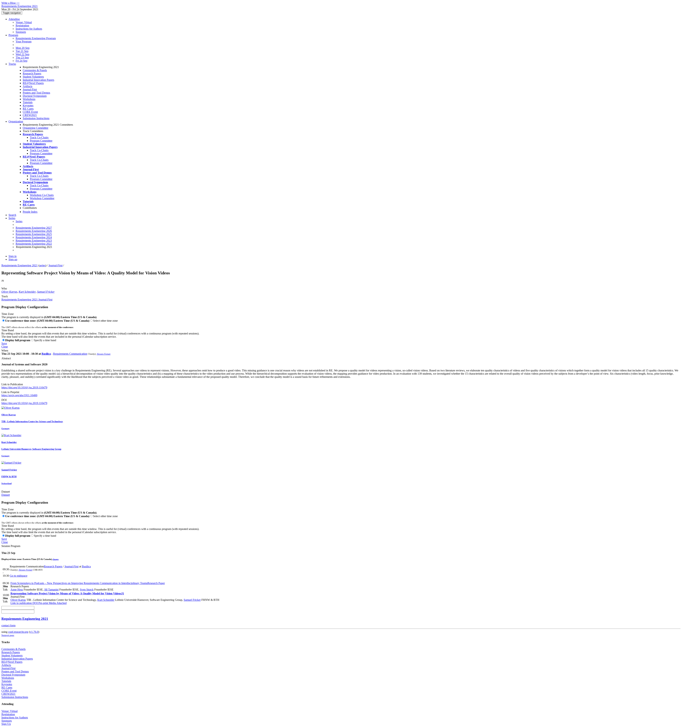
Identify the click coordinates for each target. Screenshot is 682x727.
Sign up (13, 259)
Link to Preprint (10, 392)
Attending (14, 19)
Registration (22, 25)
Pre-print (43, 603)
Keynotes (28, 105)
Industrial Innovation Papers (38, 79)
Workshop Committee (42, 198)
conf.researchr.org (18, 631)
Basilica (46, 353)
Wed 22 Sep (22, 54)
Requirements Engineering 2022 (34, 243)
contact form (8, 625)
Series (19, 221)
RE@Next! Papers (33, 83)
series (42, 265)
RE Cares (28, 108)
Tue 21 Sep (22, 51)
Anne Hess (16, 589)
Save (4, 343)
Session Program (10, 546)
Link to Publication (12, 384)
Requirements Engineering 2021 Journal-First (26, 299)
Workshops (29, 99)
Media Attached (57, 603)
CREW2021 (30, 115)
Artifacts (27, 86)
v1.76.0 (34, 631)
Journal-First (30, 89)
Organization (16, 121)
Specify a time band (45, 340)
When (4, 350)
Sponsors (21, 31)
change (56, 559)
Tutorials (28, 102)
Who (4, 288)
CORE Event (30, 111)
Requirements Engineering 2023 (34, 240)
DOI (4, 399)
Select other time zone (105, 320)
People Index (30, 211)
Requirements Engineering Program (36, 38)
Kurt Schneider (27, 291)
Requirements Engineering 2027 (34, 227)
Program (13, 35)
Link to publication (21, 603)
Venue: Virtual (24, 22)
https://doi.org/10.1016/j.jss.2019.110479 (24, 387)
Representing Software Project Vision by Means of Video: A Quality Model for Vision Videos (67, 593)
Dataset (5, 491)
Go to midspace (18, 575)
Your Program (23, 41)
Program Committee (41, 140)
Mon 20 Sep (22, 47)
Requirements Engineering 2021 (19, 265)
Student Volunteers (33, 76)
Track (4, 296)
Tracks (12, 63)
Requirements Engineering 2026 (34, 230)
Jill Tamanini (51, 589)
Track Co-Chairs (39, 137)
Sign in (13, 256)
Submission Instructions (36, 118)
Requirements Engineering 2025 (34, 234)
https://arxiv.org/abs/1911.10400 (19, 395)
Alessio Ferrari (103, 354)
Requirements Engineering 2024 (34, 237)
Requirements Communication (70, 353)
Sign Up (6, 723)
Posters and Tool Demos (36, 92)
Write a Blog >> (10, 2)
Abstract (6, 358)
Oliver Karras (9, 291)
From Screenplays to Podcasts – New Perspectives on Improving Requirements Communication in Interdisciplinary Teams (87, 583)
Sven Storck (87, 589)
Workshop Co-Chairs (42, 195)
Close (4, 346)
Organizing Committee (35, 127)
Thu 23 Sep (22, 57)
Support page (7, 635)
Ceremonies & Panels (35, 70)
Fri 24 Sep (21, 60)
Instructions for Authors (29, 28)
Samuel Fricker (46, 291)
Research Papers (32, 73)
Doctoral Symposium (35, 95)
